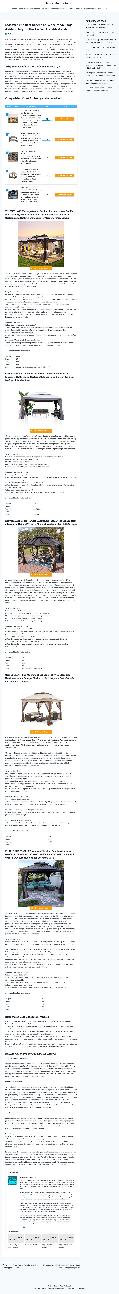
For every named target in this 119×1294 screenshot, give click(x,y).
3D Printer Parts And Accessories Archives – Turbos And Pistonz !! (14, 1245)
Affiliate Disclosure (74, 8)
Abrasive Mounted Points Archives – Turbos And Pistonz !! (65, 1245)
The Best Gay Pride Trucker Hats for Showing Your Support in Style (20, 1265)
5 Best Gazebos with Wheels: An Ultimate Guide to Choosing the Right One (61, 1265)
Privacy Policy (90, 8)
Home (14, 8)
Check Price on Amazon (65, 119)
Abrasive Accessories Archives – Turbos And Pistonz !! (48, 1245)
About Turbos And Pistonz (29, 8)
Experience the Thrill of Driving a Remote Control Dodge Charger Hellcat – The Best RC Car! (101, 65)
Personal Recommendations (53, 8)
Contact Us (102, 8)
